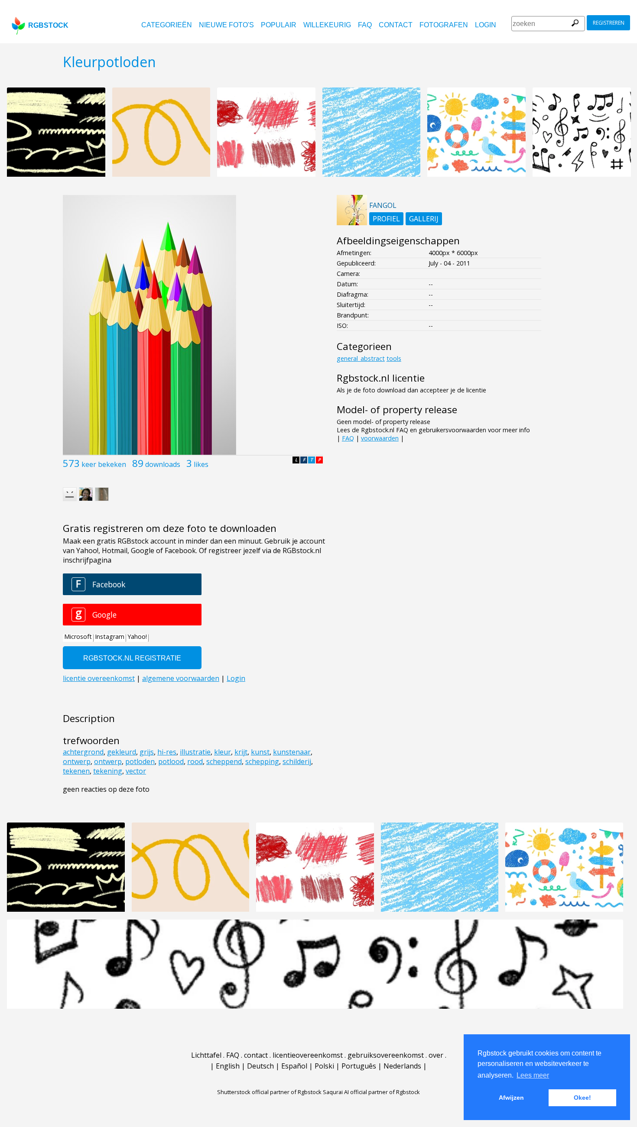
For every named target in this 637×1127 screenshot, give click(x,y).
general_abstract (361, 358)
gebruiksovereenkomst (386, 1055)
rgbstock (48, 25)
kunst (260, 752)
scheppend (224, 761)
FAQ (365, 25)
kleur (222, 752)
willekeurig (327, 25)
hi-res (166, 752)
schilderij (297, 761)
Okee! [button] (582, 1097)
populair (278, 25)
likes (201, 464)
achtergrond (83, 752)
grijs (147, 752)
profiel (386, 218)
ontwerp (77, 761)
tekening (107, 771)
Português (358, 1066)
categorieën (166, 25)
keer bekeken (103, 464)
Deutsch (260, 1066)
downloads (162, 464)
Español (294, 1066)
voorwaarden (380, 438)
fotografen (443, 25)
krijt (240, 752)
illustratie (195, 752)
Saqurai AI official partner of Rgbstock (371, 1092)
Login (485, 25)
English (228, 1066)
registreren (608, 22)
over (436, 1055)
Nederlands (402, 1066)
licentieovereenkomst (308, 1055)
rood (195, 761)
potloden (140, 761)
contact (396, 25)
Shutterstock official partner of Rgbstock (269, 1092)
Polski (324, 1066)
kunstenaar (292, 752)
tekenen (76, 771)
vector (136, 771)
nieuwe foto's (226, 25)
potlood (171, 761)
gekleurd (121, 752)
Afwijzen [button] (511, 1097)
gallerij (424, 218)
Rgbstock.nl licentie (381, 378)
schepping (262, 761)
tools (394, 358)
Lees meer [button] (533, 1075)
